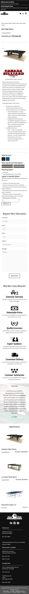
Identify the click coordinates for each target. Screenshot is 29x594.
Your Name (5, 217)
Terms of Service (7, 592)
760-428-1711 (6, 572)
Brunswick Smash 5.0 (8, 504)
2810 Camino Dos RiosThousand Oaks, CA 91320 (9, 552)
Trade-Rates (6, 591)
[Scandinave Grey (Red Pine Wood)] (19, 165)
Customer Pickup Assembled (13, 185)
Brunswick (4, 507)
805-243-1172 (6, 556)
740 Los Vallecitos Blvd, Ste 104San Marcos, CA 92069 (10, 568)
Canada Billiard (7, 33)
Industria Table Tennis (8, 449)
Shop (2, 23)
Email (3, 225)
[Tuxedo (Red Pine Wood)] (19, 167)
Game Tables (8, 23)
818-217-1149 (6, 559)
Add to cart (6, 203)
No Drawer (5, 172)
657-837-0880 (6, 536)
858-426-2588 (6, 582)
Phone (3, 233)
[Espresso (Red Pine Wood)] (7, 167)
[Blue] (8, 159)
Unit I (14, 542)
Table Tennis (16, 23)
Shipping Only (9, 198)
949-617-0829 (6, 544)
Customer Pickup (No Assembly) (11, 183)
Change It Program (16, 592)
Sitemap (24, 592)
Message (4, 249)
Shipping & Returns (20, 591)
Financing (12, 591)
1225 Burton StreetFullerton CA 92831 (7, 532)
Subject (4, 241)
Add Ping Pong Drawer (12, 174)
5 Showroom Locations (7, 2)
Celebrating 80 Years (7, 6)
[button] (3, 48)
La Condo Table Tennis (9, 477)
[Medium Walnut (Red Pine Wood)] (7, 165)
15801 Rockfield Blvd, (7, 542)
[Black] (3, 159)
